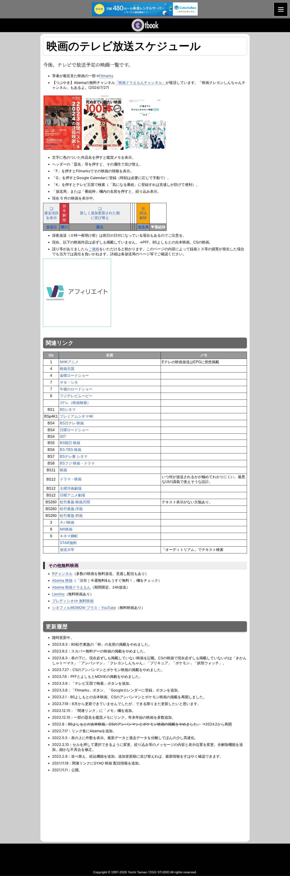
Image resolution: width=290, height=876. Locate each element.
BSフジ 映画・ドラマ (77, 463)
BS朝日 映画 (70, 443)
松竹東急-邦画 (71, 516)
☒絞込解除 (143, 213)
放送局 (143, 227)
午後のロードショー (76, 389)
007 (63, 436)
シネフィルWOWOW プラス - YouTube (84, 607)
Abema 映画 (62, 580)
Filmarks (106, 75)
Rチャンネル (62, 573)
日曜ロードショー (74, 430)
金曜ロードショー (74, 375)
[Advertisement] (81, 806)
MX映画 (66, 529)
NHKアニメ (69, 362)
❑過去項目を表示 (51, 213)
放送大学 (67, 550)
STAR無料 (68, 543)
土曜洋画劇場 (71, 488)
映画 (63, 470)
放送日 (51, 227)
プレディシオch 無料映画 (73, 601)
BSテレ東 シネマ (73, 456)
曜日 (64, 227)
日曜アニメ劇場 (72, 495)
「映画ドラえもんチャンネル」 (140, 82)
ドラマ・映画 (71, 479)
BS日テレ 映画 (72, 423)
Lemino (58, 594)
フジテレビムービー (76, 396)
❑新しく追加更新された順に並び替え (100, 213)
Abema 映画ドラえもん (71, 587)
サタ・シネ (69, 382)
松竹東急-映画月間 (75, 502)
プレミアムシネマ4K (76, 416)
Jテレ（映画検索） (75, 403)
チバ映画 (67, 522)
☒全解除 (64, 213)
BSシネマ (68, 409)
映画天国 (67, 369)
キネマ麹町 (69, 536)
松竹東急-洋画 (71, 509)
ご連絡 (93, 249)
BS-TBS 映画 (70, 450)
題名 (100, 227)
